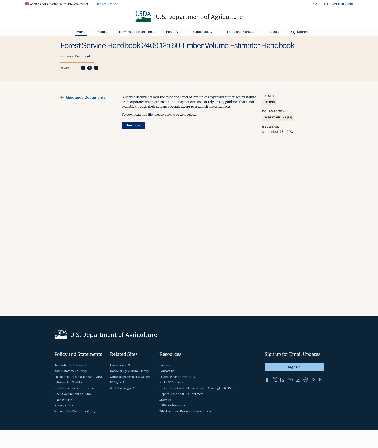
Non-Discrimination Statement (75, 388)
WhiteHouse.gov (121, 388)
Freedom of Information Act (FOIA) (78, 377)
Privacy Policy (63, 405)
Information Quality (68, 382)
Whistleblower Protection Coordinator (185, 411)
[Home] (143, 21)
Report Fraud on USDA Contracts (181, 394)
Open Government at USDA (72, 394)
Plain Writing (63, 400)
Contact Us (166, 371)
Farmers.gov (118, 365)
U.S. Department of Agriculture (199, 16)
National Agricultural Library (129, 371)
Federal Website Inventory (177, 377)
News (315, 3)
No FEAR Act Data (171, 382)
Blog (325, 3)
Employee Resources (343, 3)
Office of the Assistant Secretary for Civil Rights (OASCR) (197, 388)
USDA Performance (172, 405)
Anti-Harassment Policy (70, 371)
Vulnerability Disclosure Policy (74, 411)
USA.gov (115, 382)
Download (133, 125)
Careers (164, 365)
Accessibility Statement (70, 365)
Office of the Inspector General (131, 377)
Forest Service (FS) (278, 117)
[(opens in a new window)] (267, 379)
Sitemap (165, 400)
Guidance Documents (86, 97)
